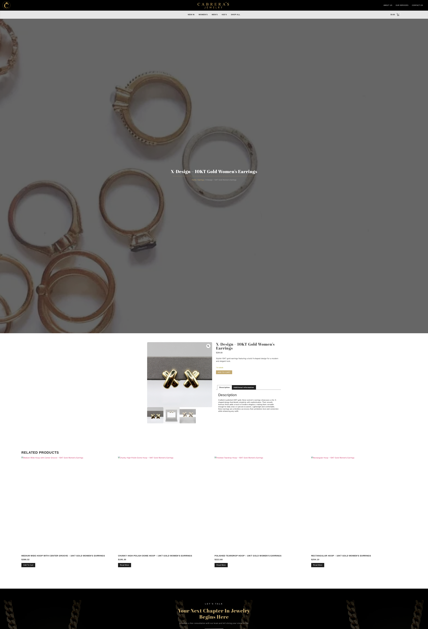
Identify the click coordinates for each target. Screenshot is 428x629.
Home (194, 180)
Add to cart (224, 372)
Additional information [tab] (244, 387)
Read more (124, 565)
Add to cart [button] (28, 565)
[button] (208, 346)
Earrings (201, 180)
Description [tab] (224, 387)
